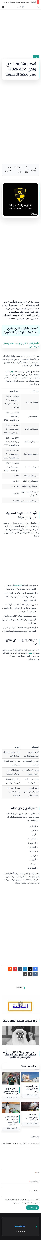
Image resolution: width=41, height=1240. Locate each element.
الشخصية (18, 585)
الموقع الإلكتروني (34, 1190)
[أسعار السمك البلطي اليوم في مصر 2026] (30, 1106)
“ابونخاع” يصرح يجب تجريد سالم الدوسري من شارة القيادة (11, 1091)
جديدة (11, 371)
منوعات (36, 57)
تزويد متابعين (20, 1231)
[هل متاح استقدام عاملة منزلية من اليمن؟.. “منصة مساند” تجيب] (11, 1107)
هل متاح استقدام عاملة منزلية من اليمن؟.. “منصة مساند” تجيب (11, 1120)
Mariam (19, 987)
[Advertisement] (20, 31)
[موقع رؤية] (20, 7)
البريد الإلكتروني (34, 1181)
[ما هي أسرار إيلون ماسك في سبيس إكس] (30, 1077)
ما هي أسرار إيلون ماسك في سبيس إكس (31, 1089)
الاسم (37, 1172)
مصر (30, 653)
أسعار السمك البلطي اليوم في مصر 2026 (32, 1117)
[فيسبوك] (35, 969)
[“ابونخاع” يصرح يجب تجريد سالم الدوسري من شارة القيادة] (11, 1078)
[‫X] (30, 969)
